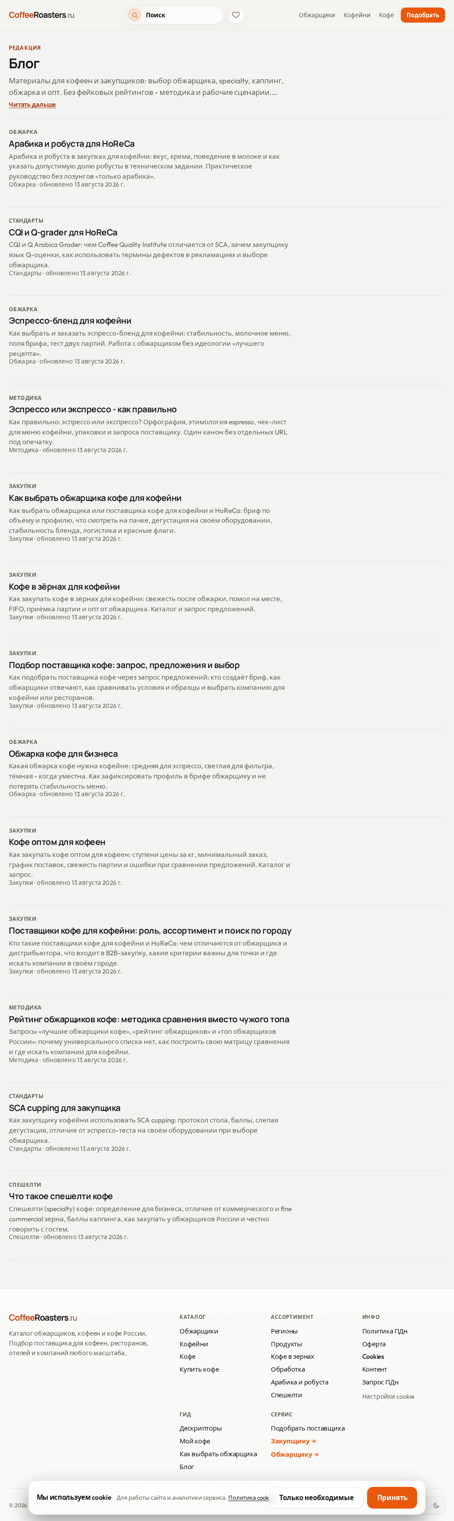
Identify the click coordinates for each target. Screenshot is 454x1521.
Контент (374, 1369)
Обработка (288, 1369)
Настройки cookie (388, 1396)
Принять (392, 1498)
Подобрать (423, 15)
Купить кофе (199, 1369)
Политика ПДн (384, 1331)
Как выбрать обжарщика (218, 1454)
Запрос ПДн (380, 1382)
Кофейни (357, 15)
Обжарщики (317, 15)
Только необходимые (316, 1498)
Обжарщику (291, 1454)
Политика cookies (252, 1497)
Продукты (286, 1344)
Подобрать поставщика (308, 1428)
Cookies (373, 1356)
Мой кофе (195, 1441)
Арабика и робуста (300, 1382)
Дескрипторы (201, 1428)
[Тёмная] (436, 1505)
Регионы (284, 1331)
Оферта (374, 1344)
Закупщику (290, 1441)
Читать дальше (32, 104)
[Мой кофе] (236, 15)
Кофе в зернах (292, 1356)
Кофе (386, 15)
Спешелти (286, 1395)
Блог (187, 1466)
